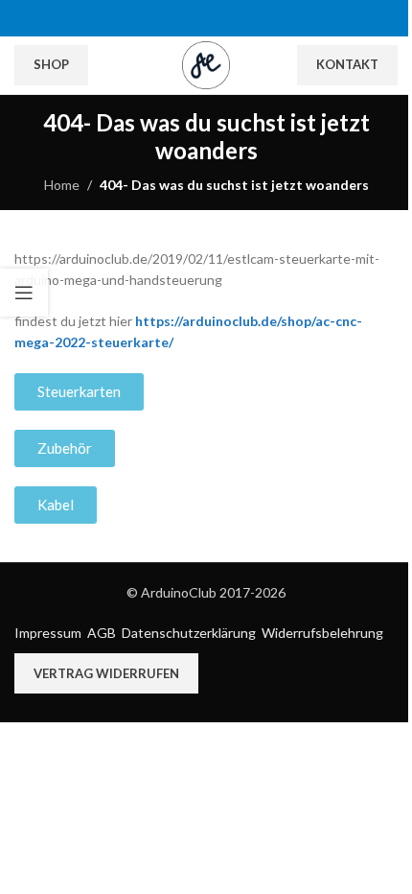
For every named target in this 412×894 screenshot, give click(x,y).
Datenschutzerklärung (189, 632)
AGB (101, 632)
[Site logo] (206, 64)
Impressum (47, 632)
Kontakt (347, 64)
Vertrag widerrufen (106, 673)
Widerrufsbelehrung (322, 632)
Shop (51, 64)
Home (62, 184)
